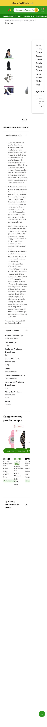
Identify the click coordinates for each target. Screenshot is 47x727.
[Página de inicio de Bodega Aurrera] (10, 10)
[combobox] (26, 10)
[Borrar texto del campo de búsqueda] (32, 10)
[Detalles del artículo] (26, 135)
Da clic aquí (28, 3)
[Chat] (42, 714)
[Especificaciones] (26, 330)
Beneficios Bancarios (12, 16)
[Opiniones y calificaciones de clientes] (26, 504)
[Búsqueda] (36, 10)
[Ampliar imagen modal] (24, 119)
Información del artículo (15, 127)
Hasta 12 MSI (28, 16)
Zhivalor (38, 45)
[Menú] (4, 10)
